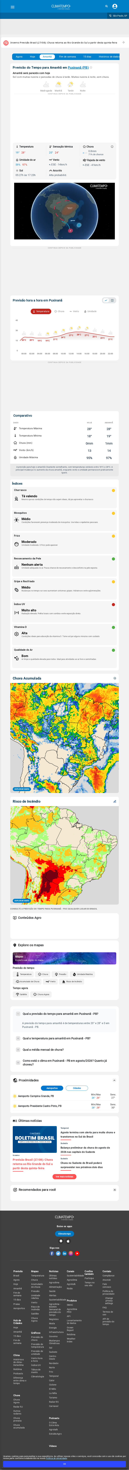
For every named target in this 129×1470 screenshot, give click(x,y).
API (68, 1316)
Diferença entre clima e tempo (19, 1381)
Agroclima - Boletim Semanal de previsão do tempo (55, 1309)
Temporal (54, 1376)
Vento (53, 981)
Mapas (35, 1271)
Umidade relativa (35, 1296)
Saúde (52, 1291)
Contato (107, 1271)
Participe (89, 1278)
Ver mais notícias (64, 1176)
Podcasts (18, 1373)
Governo (53, 1336)
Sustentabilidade (57, 1299)
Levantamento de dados (74, 1321)
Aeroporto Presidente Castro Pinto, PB (40, 1106)
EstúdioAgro (55, 1434)
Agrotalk (53, 1429)
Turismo (53, 1397)
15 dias (87, 56)
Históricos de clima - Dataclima (18, 1362)
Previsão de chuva (37, 1338)
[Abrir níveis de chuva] (112, 146)
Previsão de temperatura (37, 1345)
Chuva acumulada (19, 1426)
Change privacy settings (109, 1300)
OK (64, 1464)
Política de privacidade (56, 1458)
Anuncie (107, 1280)
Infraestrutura (56, 1332)
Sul (50, 1347)
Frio (51, 1372)
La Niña (53, 1393)
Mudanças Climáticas (54, 1342)
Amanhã (47, 56)
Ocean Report (70, 1328)
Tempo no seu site (90, 1283)
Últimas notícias (53, 1277)
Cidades (77, 1088)
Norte (52, 1367)
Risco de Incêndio (74, 981)
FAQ (105, 1307)
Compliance (109, 1275)
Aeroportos (52, 1088)
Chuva (45, 974)
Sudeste (53, 1352)
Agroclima (54, 1282)
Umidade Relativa (85, 974)
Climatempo (64, 1233)
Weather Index (71, 1340)
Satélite (23, 994)
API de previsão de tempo (108, 1322)
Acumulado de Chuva (29, 981)
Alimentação (55, 1287)
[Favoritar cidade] (91, 67)
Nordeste (53, 1363)
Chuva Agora (43, 994)
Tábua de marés (35, 1371)
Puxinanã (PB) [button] (78, 67)
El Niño (52, 1389)
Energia (53, 1327)
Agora (19, 56)
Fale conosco (107, 1285)
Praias (16, 1304)
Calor (52, 1380)
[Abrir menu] (12, 7)
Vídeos (53, 1446)
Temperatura (25, 974)
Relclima (17, 1369)
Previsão (18, 1271)
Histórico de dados (109, 56)
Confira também (89, 1272)
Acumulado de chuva (37, 1285)
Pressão (62, 974)
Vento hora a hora (36, 1359)
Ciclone (52, 1384)
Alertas (52, 1295)
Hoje (32, 56)
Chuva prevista (17, 1419)
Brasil (16, 1275)
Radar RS (54, 1402)
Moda (52, 1323)
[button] (106, 6)
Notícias (53, 1271)
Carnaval (53, 1406)
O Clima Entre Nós (54, 1424)
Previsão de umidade (37, 1352)
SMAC (70, 1305)
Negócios (54, 1319)
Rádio (70, 1288)
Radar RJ (18, 1406)
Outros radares (17, 1412)
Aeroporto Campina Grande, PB (36, 1096)
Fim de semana (67, 56)
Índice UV (36, 1365)
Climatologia (37, 1376)
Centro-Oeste (53, 1357)
